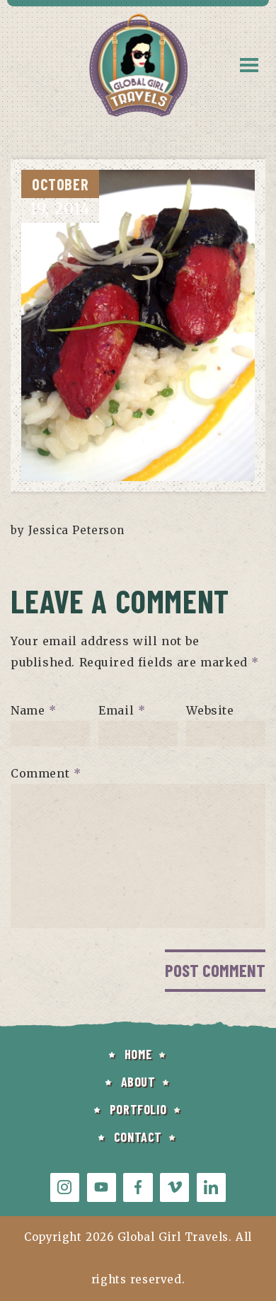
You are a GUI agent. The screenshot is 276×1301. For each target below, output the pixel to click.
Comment (46, 773)
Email (121, 710)
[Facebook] (137, 1187)
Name (34, 710)
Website (210, 710)
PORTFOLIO (138, 1109)
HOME (138, 1054)
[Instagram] (64, 1187)
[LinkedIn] (211, 1187)
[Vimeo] (174, 1187)
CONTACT (138, 1137)
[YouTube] (101, 1187)
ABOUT (138, 1081)
